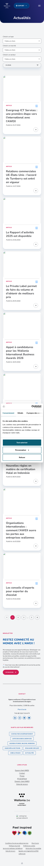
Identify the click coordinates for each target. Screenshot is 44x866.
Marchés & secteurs (12, 748)
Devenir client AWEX (22, 781)
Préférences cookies (29, 846)
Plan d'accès (35, 843)
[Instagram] (19, 718)
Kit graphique (22, 779)
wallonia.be (22, 854)
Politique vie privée (14, 846)
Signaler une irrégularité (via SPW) (28, 851)
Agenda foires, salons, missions (22, 743)
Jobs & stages (15, 753)
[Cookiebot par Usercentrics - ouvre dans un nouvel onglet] (31, 406)
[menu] (39, 5)
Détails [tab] (20, 413)
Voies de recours (22, 784)
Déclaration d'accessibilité (33, 848)
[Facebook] (24, 718)
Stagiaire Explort (32, 748)
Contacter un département (22, 734)
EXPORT (21, 6)
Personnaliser (20, 450)
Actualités (29, 753)
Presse (22, 776)
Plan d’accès (22, 709)
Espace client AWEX (22, 770)
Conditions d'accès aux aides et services (16, 843)
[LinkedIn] (15, 718)
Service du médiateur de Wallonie (12, 848)
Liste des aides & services (22, 738)
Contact (22, 773)
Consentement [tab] (8, 413)
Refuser (22, 457)
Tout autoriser (22, 443)
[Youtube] (29, 718)
